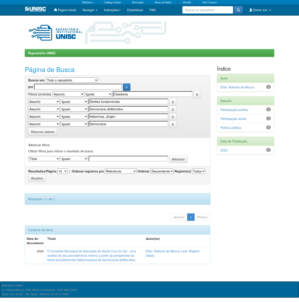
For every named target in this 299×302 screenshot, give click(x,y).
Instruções (111, 10)
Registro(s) (182, 171)
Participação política (234, 109)
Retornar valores (42, 132)
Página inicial (66, 10)
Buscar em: (36, 80)
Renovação (138, 2)
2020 (223, 150)
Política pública (230, 127)
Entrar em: (260, 10)
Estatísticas (135, 10)
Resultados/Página (42, 171)
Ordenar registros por (88, 171)
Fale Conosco (209, 2)
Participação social (233, 118)
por (30, 86)
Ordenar (143, 171)
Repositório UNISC (42, 53)
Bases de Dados (163, 2)
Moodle (187, 2)
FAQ (153, 10)
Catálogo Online (112, 2)
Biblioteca (87, 2)
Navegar (89, 10)
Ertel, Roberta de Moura (162, 251)
